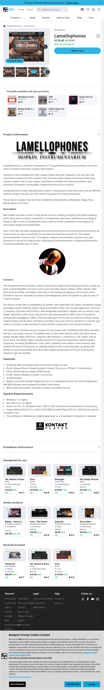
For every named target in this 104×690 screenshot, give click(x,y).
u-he (34, 484)
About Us (59, 603)
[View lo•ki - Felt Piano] (39, 512)
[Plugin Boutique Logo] (9, 9)
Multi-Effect (59, 482)
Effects (8, 607)
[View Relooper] (64, 470)
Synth (32, 482)
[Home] (4, 26)
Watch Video (16, 60)
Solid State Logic (14, 484)
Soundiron (59, 29)
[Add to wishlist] (98, 36)
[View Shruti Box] (89, 512)
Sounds (8, 611)
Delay (7, 482)
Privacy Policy (39, 603)
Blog (7, 620)
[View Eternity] (64, 512)
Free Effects (23, 598)
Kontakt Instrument (14, 26)
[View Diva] (39, 470)
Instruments (10, 598)
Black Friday (23, 611)
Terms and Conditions (43, 598)
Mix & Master (10, 566)
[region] (52, 660)
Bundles (8, 616)
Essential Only (73, 684)
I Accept (91, 684)
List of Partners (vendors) (20, 677)
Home (21, 9)
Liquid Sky (86, 484)
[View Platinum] (14, 555)
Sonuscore (36, 526)
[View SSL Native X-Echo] (14, 470)
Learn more (72, 2)
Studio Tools (10, 603)
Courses (21, 607)
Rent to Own (23, 624)
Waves (10, 569)
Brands (8, 629)
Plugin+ (21, 620)
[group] (14, 479)
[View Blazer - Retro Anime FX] (14, 512)
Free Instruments (13, 624)
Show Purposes (17, 684)
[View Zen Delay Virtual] (89, 470)
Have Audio (86, 526)
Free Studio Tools (25, 603)
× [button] (101, 2)
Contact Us (59, 598)
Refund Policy (39, 607)
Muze (59, 526)
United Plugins (63, 484)
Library (30, 9)
